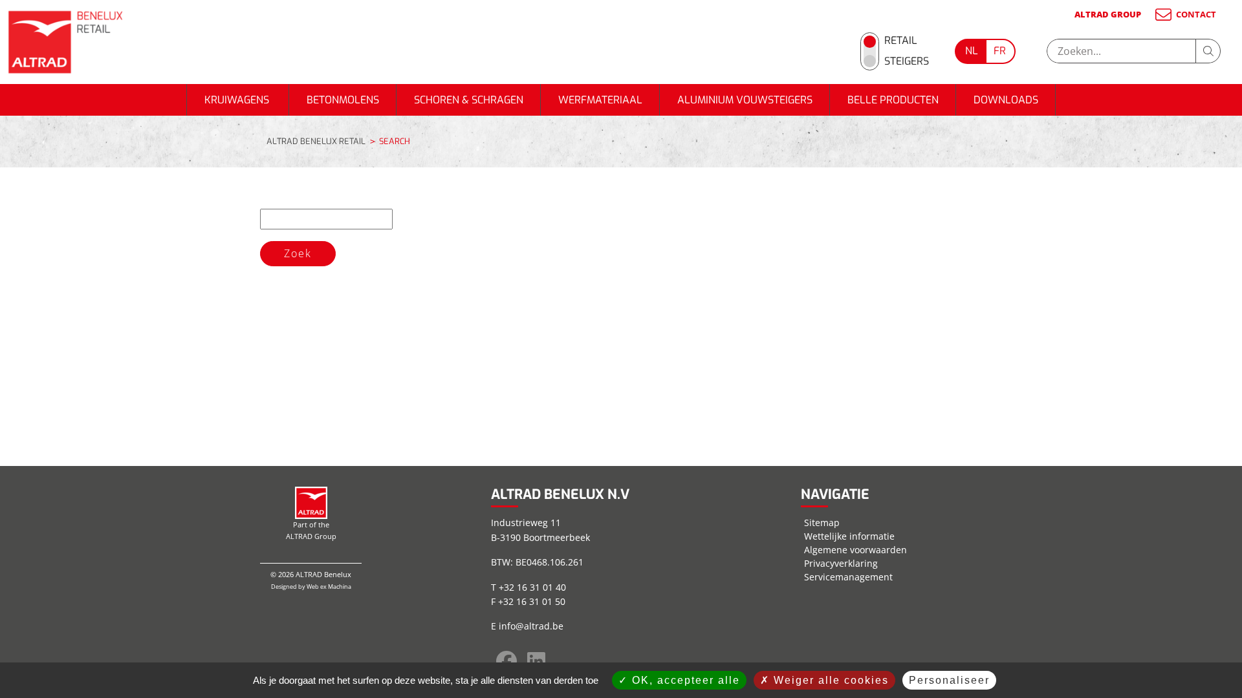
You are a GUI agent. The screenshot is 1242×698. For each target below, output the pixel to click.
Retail (900, 40)
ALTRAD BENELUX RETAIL (316, 141)
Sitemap (822, 522)
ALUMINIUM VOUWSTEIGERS (744, 100)
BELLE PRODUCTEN (893, 100)
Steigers (906, 61)
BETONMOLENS (343, 100)
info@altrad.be (531, 626)
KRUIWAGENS (238, 100)
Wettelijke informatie (849, 536)
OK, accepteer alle (684, 680)
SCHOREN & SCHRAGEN (468, 100)
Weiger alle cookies (829, 680)
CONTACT (1196, 14)
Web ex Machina (329, 586)
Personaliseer (949, 680)
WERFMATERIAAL (600, 100)
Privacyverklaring (841, 563)
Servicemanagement (848, 577)
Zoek (298, 253)
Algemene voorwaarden (855, 550)
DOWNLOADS (1006, 100)
